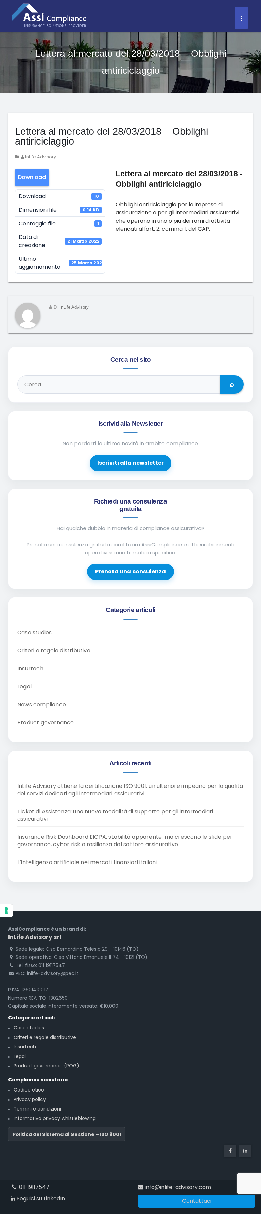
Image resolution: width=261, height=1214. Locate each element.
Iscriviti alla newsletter (130, 463)
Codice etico (29, 1089)
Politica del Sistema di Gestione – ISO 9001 (67, 1134)
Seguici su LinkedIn (40, 1198)
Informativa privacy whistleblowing (55, 1118)
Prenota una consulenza (130, 571)
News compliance (41, 704)
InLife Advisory (40, 157)
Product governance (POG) (46, 1065)
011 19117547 (33, 1187)
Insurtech (30, 668)
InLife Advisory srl (35, 937)
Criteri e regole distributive (53, 651)
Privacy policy (30, 1099)
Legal (24, 686)
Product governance (45, 722)
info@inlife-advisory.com (177, 1187)
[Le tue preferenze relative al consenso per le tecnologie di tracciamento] (6, 910)
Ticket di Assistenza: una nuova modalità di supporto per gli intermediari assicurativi (115, 815)
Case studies (34, 633)
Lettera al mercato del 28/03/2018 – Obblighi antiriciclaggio (111, 136)
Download (32, 177)
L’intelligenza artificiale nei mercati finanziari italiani (87, 862)
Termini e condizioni (37, 1108)
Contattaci (196, 1201)
